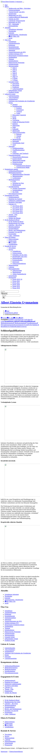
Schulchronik (9, 743)
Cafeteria (7, 740)
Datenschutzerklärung (16, 751)
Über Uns (23, 319)
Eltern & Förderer (9, 326)
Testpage (7, 628)
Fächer (7, 655)
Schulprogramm (9, 633)
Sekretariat (8, 619)
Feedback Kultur (10, 640)
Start (7, 311)
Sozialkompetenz (32, 323)
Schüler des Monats (11, 693)
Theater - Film (9, 689)
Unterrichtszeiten (10, 648)
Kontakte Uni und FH (11, 710)
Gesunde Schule (10, 637)
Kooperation (8, 712)
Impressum (4, 751)
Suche (6, 603)
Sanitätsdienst (9, 626)
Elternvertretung (10, 722)
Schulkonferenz (9, 630)
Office (17, 318)
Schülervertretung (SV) (12, 623)
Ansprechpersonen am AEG (13, 621)
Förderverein (9, 723)
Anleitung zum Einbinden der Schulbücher (18, 653)
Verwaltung (8, 734)
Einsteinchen (9, 691)
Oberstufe (8, 657)
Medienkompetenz (20, 323)
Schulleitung (8, 611)
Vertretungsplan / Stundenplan (14, 600)
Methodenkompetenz (11, 667)
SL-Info (11, 318)
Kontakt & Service (21, 326)
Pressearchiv (8, 745)
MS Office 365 (10, 601)
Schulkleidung (9, 727)
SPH (21, 318)
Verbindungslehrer (10, 618)
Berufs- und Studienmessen (13, 709)
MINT (13, 319)
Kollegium (8, 614)
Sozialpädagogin (10, 616)
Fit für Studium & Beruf (12, 700)
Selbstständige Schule (11, 639)
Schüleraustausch (10, 680)
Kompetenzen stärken (11, 313)
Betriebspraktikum (10, 705)
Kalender (7, 598)
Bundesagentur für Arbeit (12, 702)
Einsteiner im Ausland (11, 682)
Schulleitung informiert (12, 594)
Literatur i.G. (9, 687)
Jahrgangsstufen (9, 635)
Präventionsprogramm (11, 673)
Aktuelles (17, 319)
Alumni (4, 318)
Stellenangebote (9, 738)
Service (7, 736)
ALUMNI (9, 725)
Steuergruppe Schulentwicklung (14, 625)
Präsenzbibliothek (10, 741)
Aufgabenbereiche (10, 612)
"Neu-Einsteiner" (10, 650)
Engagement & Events (21, 325)
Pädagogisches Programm (12, 632)
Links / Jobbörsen (10, 714)
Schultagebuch (9, 651)
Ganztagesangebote (11, 658)
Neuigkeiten (8, 596)
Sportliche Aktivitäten (11, 686)
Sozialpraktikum (10, 707)
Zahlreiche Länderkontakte (13, 684)
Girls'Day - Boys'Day (11, 703)
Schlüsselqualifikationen (12, 666)
